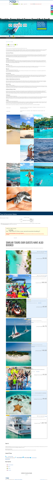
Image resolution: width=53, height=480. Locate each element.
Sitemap (16, 479)
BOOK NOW (38, 28)
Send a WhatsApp (20, 457)
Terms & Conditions (19, 479)
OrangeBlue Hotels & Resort (42, 479)
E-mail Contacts (34, 457)
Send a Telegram (27, 457)
